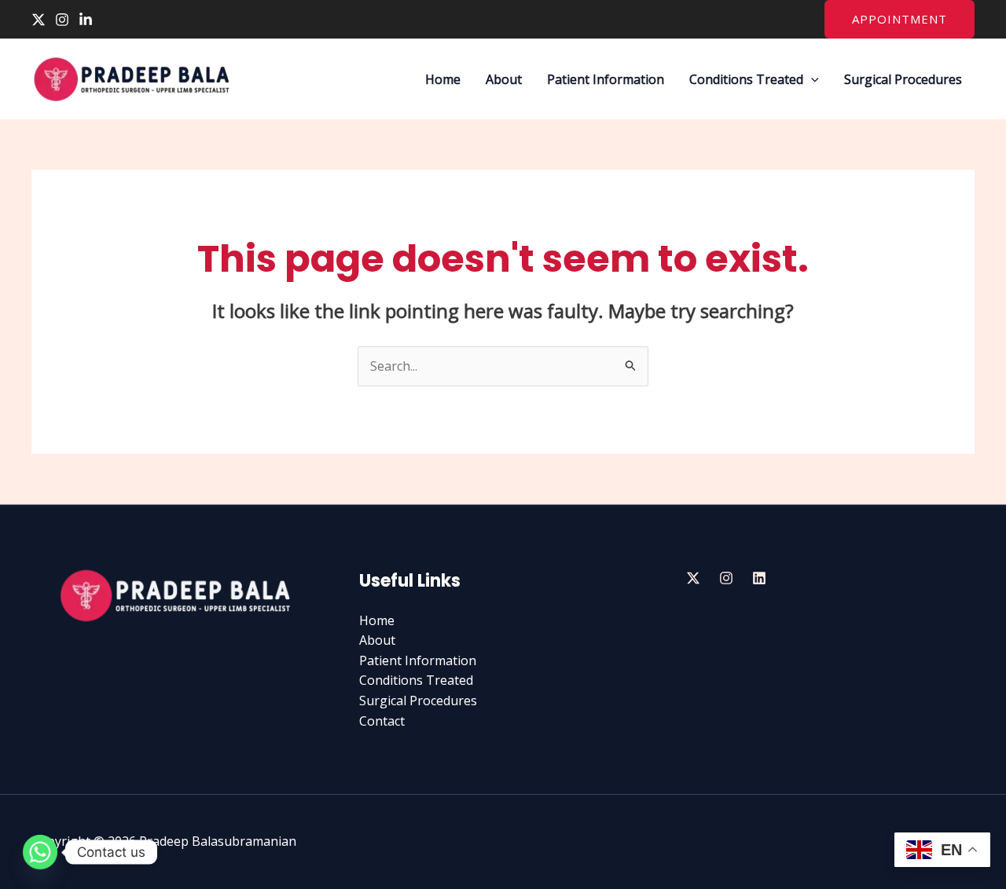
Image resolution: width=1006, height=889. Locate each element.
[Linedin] (759, 578)
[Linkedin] (86, 20)
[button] (899, 19)
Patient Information (605, 79)
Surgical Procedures (903, 79)
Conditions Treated (746, 79)
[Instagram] (62, 20)
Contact (382, 721)
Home (443, 79)
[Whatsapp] (40, 852)
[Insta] (726, 578)
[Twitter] (38, 20)
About (504, 79)
